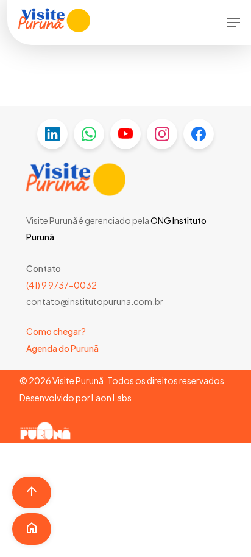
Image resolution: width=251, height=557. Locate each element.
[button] (233, 22)
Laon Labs (111, 397)
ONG (160, 220)
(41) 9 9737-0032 (61, 284)
